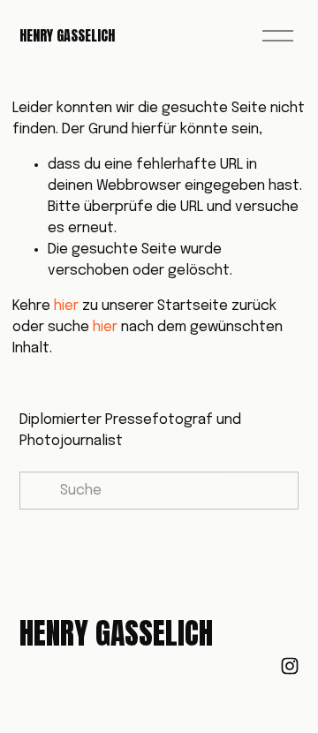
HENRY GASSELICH (67, 35)
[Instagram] (290, 666)
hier (66, 306)
